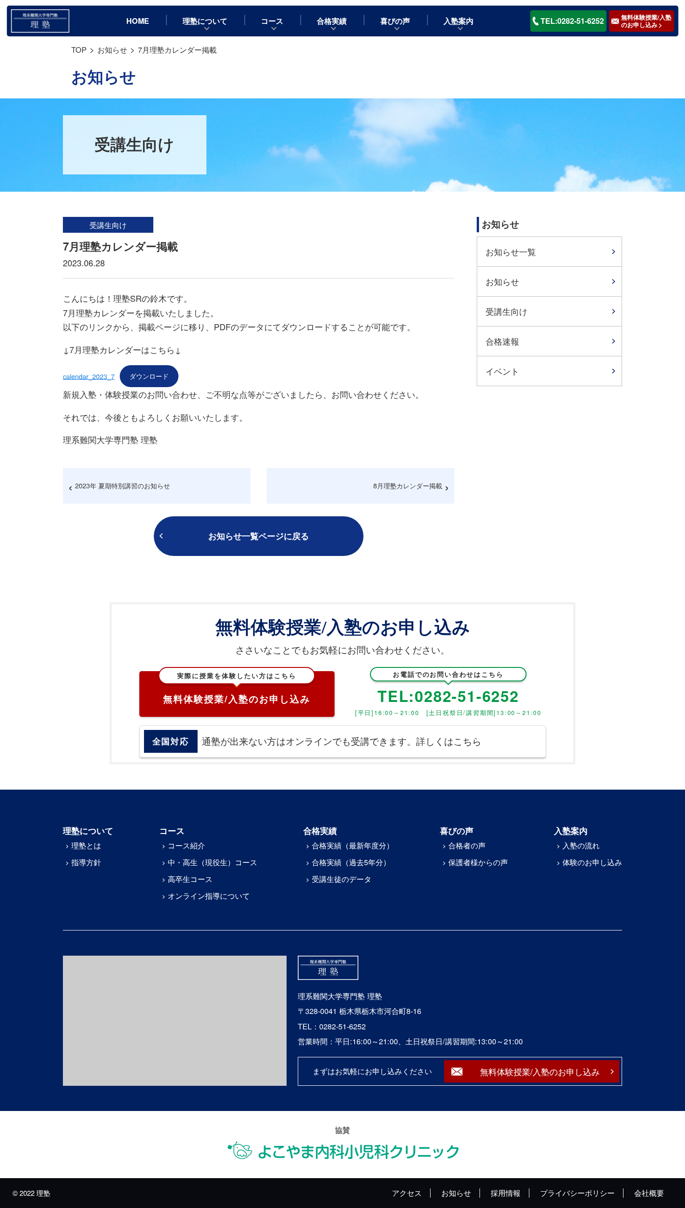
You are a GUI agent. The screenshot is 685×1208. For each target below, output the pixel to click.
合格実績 (332, 20)
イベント (502, 371)
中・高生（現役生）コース (212, 862)
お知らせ (502, 281)
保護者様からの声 (478, 862)
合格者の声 (467, 845)
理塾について (205, 20)
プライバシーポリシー (577, 1192)
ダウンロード (149, 376)
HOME (137, 20)
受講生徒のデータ (341, 878)
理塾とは (86, 845)
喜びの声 (395, 20)
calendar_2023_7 (89, 376)
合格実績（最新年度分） (353, 845)
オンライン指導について (209, 895)
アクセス (407, 1192)
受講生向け (506, 311)
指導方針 (86, 862)
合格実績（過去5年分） (351, 862)
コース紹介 (186, 845)
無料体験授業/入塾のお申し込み (236, 688)
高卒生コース (190, 878)
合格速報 (502, 341)
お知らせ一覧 (511, 251)
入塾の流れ (581, 845)
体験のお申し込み (592, 862)
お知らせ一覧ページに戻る (258, 536)
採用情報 (506, 1192)
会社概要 (649, 1192)
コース (272, 20)
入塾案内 (458, 20)
